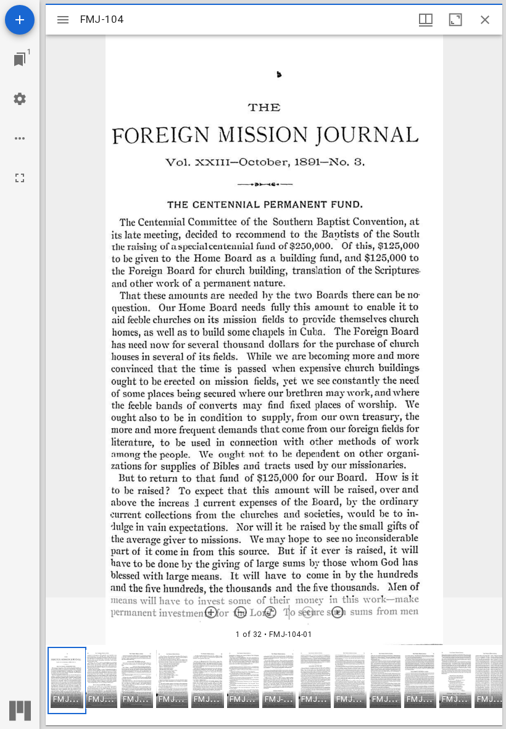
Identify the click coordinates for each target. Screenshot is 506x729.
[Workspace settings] (20, 99)
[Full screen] (20, 178)
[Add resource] (20, 20)
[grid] (274, 685)
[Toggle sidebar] (63, 20)
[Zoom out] (240, 612)
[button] (67, 680)
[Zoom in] (211, 612)
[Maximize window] (455, 20)
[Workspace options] (20, 138)
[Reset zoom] (270, 612)
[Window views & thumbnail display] (426, 20)
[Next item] (337, 612)
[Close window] (485, 20)
